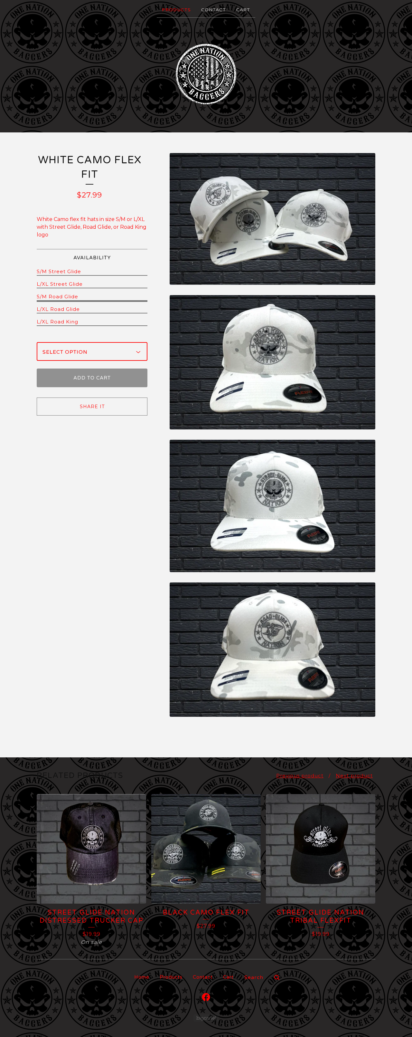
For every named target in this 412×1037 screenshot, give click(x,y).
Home (141, 977)
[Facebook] (206, 997)
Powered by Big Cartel (206, 1018)
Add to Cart (92, 378)
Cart (243, 10)
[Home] (206, 74)
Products (176, 10)
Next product (354, 776)
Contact (213, 10)
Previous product (299, 776)
